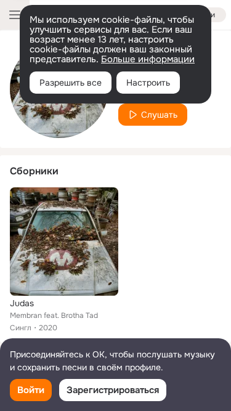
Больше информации (148, 59)
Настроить (148, 82)
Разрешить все (70, 82)
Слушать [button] (159, 114)
